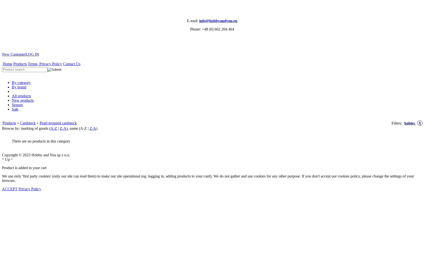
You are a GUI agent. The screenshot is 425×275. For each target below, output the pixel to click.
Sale (15, 109)
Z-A (63, 128)
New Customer (14, 54)
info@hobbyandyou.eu (218, 21)
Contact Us (71, 64)
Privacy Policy (29, 189)
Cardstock (28, 123)
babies (412, 123)
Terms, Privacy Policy (45, 64)
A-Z (53, 128)
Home (7, 64)
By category (21, 83)
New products (23, 100)
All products (21, 96)
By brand (19, 87)
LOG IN (32, 54)
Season (17, 105)
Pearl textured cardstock (58, 123)
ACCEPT (9, 189)
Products (20, 64)
